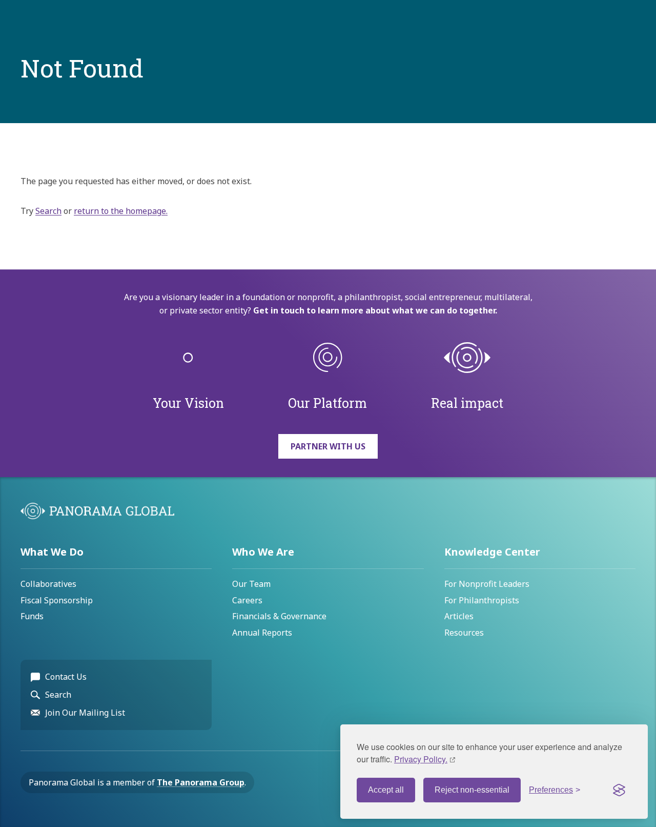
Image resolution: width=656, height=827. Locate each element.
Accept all (386, 789)
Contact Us (66, 676)
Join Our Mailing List (85, 712)
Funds (32, 616)
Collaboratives (48, 583)
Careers (247, 600)
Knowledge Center (492, 552)
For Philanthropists (481, 600)
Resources (464, 632)
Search (48, 210)
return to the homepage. (121, 210)
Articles (459, 616)
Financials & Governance (279, 616)
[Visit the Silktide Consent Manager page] (619, 790)
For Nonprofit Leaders (486, 583)
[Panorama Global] (97, 516)
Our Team (251, 583)
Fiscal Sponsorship (56, 600)
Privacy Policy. (420, 759)
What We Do (52, 552)
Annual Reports (262, 632)
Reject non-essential (472, 789)
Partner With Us (328, 446)
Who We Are (263, 552)
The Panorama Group (200, 782)
